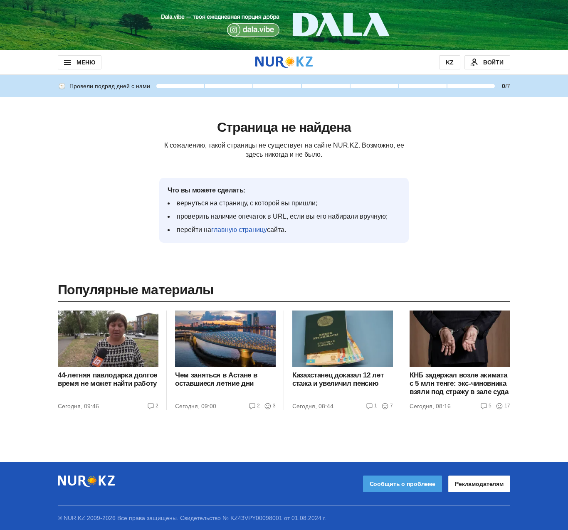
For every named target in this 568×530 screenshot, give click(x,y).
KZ (450, 62)
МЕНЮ (86, 62)
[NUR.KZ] (284, 62)
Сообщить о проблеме (402, 484)
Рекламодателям (479, 484)
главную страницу (239, 229)
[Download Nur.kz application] (284, 25)
